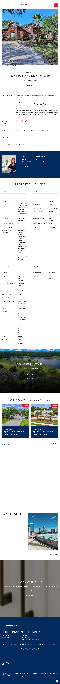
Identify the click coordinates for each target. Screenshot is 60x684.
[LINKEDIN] (30, 649)
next (11, 61)
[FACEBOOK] (22, 649)
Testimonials (40, 644)
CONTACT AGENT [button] (28, 166)
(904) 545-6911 (26, 162)
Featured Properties (26, 644)
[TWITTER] (33, 649)
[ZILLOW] (37, 649)
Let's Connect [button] (30, 595)
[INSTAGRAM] (26, 649)
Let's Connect (52, 644)
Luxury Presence (35, 675)
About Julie (13, 644)
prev (7, 61)
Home (3, 644)
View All (54, 443)
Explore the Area (52, 554)
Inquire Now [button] (30, 85)
